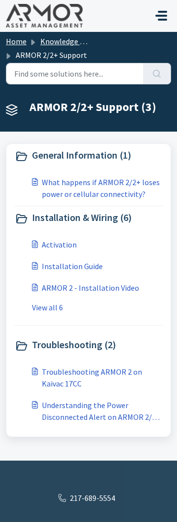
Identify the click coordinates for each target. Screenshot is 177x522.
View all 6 (47, 307)
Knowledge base (67, 41)
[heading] (88, 156)
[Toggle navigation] (161, 16)
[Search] (157, 73)
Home (16, 41)
